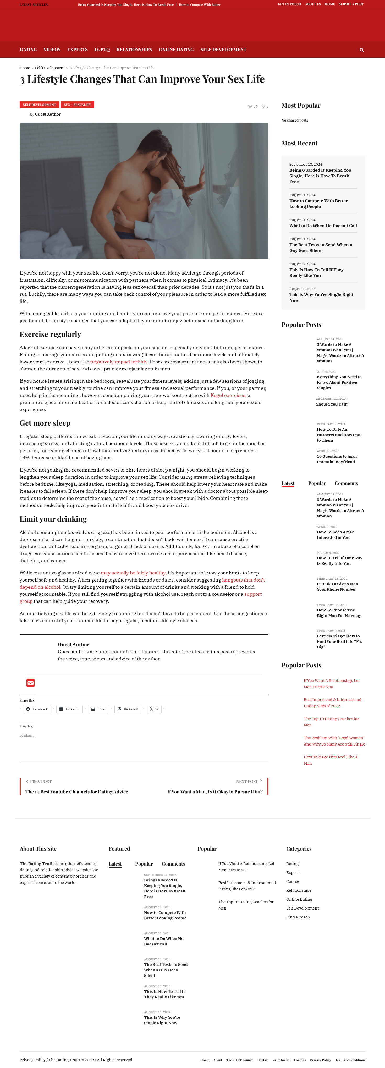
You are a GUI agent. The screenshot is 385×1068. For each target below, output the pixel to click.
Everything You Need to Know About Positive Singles (339, 382)
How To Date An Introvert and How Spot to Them (339, 435)
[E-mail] (30, 685)
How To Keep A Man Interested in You (336, 534)
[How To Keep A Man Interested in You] (297, 534)
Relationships (298, 890)
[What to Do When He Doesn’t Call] (124, 940)
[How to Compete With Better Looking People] (124, 914)
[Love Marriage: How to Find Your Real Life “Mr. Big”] (297, 638)
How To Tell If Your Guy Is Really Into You (339, 560)
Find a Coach (298, 916)
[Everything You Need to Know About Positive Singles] (297, 379)
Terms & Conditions (350, 1060)
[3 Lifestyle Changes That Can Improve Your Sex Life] (144, 190)
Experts (293, 872)
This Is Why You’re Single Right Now (321, 297)
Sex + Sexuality (77, 104)
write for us (281, 1060)
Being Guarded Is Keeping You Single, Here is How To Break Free (108, 4)
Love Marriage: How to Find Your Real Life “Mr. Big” (339, 641)
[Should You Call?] (297, 405)
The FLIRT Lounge (239, 1060)
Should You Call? (332, 404)
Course (292, 881)
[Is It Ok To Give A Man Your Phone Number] (297, 586)
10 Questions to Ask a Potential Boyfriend (337, 459)
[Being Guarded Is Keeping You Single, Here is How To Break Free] (124, 882)
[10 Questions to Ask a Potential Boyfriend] (297, 458)
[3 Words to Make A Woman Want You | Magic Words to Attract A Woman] (297, 346)
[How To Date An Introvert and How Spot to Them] (297, 431)
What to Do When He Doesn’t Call (323, 225)
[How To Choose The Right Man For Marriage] (297, 612)
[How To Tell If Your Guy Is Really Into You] (297, 560)
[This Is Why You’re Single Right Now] (124, 1019)
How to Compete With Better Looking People (194, 4)
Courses (300, 1060)
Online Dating (299, 899)
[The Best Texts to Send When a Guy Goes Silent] (124, 966)
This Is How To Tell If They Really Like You (316, 272)
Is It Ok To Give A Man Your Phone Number (337, 586)
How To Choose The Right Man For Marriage (339, 612)
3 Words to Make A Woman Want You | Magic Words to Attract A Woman (340, 352)
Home (25, 67)
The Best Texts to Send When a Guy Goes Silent (320, 247)
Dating (292, 863)
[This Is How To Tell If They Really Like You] (124, 993)
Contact (262, 1060)
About (217, 1060)
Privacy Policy (320, 1060)
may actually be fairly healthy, (134, 573)
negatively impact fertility (118, 362)
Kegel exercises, (229, 395)
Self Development (49, 67)
